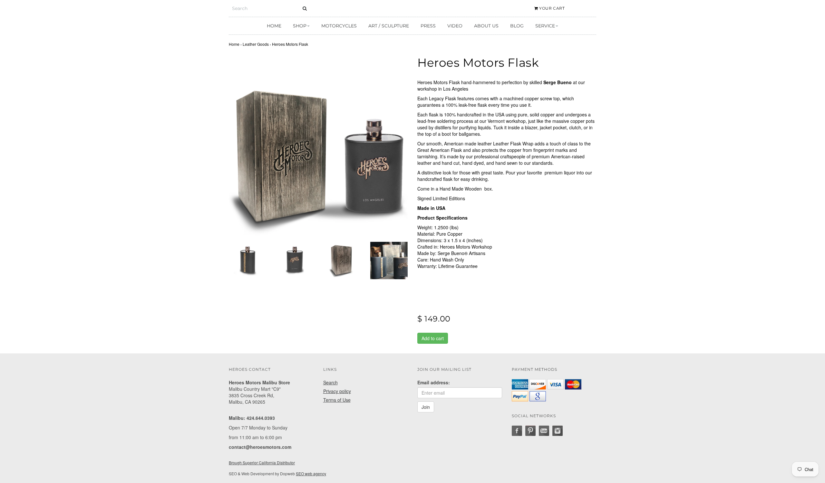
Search (330, 382)
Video (454, 26)
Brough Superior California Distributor (262, 462)
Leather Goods (256, 44)
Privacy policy (337, 391)
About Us (486, 26)
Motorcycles (339, 26)
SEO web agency (311, 473)
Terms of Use (337, 400)
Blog (517, 26)
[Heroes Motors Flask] (318, 145)
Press (428, 26)
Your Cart (551, 8)
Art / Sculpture (388, 26)
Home (274, 26)
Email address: (433, 382)
